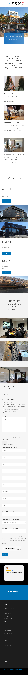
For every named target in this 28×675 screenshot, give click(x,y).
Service (5, 656)
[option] (14, 592)
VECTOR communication (17, 669)
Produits (6, 653)
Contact (6, 661)
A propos (6, 659)
